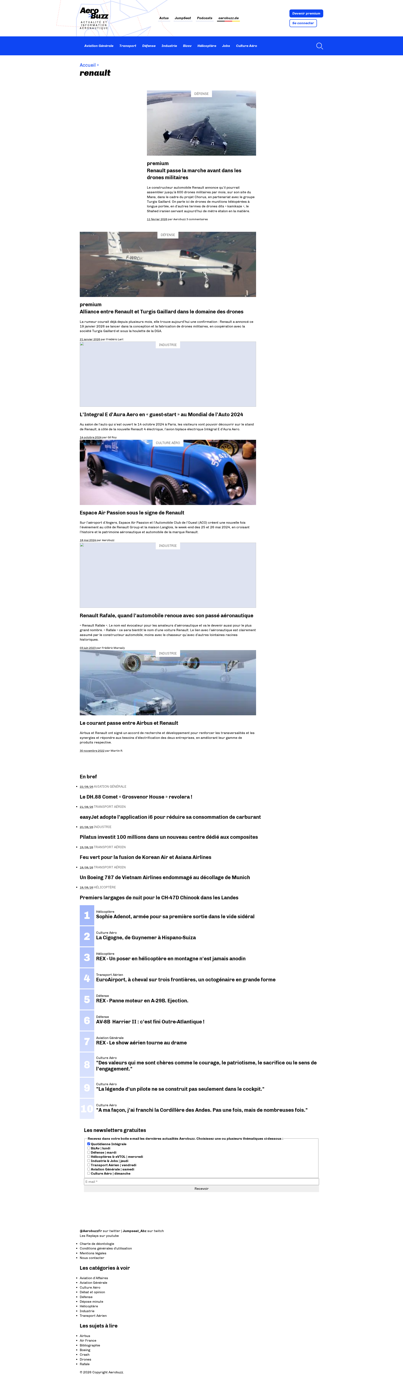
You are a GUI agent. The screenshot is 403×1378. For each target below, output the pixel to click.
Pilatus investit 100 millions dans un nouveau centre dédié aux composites (169, 837)
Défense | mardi (103, 1152)
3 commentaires (197, 219)
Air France (88, 1340)
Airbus (85, 1336)
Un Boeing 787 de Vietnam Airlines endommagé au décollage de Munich (165, 877)
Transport (127, 46)
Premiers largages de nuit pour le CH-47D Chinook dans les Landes (159, 897)
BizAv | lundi (100, 1148)
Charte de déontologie (97, 1244)
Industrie (169, 46)
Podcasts (204, 18)
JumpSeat (183, 18)
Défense (149, 46)
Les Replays (89, 1236)
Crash (84, 1355)
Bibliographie (90, 1345)
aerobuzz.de (229, 18)
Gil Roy (112, 437)
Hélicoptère (207, 46)
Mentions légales (93, 1253)
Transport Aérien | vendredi (113, 1165)
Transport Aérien (110, 807)
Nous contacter (92, 1258)
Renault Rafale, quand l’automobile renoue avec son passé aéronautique (166, 615)
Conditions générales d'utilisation (106, 1248)
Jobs (226, 46)
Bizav (187, 46)
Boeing (85, 1350)
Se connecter (303, 23)
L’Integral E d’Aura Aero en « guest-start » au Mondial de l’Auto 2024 (161, 414)
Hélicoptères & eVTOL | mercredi (116, 1157)
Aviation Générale (98, 46)
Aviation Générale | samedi (112, 1169)
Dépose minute (91, 1302)
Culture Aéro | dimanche (110, 1173)
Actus (164, 18)
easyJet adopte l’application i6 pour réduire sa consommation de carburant (171, 817)
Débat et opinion (92, 1292)
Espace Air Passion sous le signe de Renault (132, 513)
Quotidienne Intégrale (108, 1144)
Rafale (85, 1364)
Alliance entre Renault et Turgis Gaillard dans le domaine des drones (161, 312)
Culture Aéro (246, 46)
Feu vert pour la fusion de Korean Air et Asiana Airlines (145, 857)
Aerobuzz (179, 219)
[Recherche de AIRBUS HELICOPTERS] (318, 46)
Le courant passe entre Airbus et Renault (130, 723)
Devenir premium (306, 13)
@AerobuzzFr (91, 1231)
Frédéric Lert (114, 339)
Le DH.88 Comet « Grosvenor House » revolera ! (136, 797)
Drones (85, 1359)
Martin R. (117, 750)
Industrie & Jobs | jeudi (109, 1161)
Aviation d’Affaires (94, 1278)
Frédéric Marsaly (113, 647)
